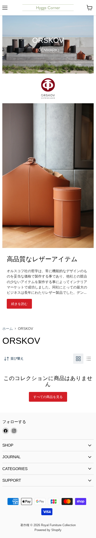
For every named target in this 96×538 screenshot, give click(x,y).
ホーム (7, 329)
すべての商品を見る (48, 397)
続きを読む (19, 304)
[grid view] (78, 359)
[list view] (88, 359)
